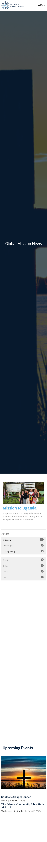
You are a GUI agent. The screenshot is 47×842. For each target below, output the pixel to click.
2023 (23, 577)
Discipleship (23, 551)
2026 (23, 559)
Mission (23, 539)
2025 (23, 565)
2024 (23, 571)
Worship (23, 545)
